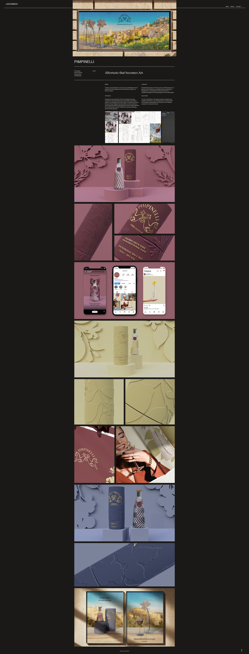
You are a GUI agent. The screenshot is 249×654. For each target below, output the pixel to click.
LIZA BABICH (12, 4)
